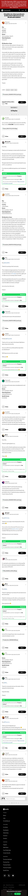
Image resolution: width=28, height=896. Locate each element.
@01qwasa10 (9, 338)
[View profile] (3, 22)
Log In (22, 10)
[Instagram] (4, 875)
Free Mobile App (7, 850)
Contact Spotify (6, 853)
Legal (4, 885)
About (4, 815)
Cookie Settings (11, 887)
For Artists (5, 827)
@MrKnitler (6, 518)
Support (5, 844)
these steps (17, 6)
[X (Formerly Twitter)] (8, 875)
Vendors (5, 838)
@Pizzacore (6, 722)
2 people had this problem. (8, 102)
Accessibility (10, 889)
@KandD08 (6, 262)
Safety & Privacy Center (10, 885)
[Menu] (26, 10)
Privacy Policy (5, 887)
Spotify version (15, 529)
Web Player (5, 847)
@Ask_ (5, 682)
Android (7, 89)
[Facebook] (13, 875)
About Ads (5, 889)
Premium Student (7, 867)
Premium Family (6, 865)
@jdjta (5, 589)
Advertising (5, 833)
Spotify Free (6, 870)
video (16, 89)
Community (7, 10)
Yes (16, 893)
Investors (5, 835)
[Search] (19, 10)
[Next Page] (18, 114)
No (11, 893)
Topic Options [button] (13, 107)
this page (14, 273)
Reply (22, 102)
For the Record (6, 821)
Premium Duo (6, 862)
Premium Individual (7, 859)
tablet (12, 89)
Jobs (4, 818)
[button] (26, 23)
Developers (6, 830)
